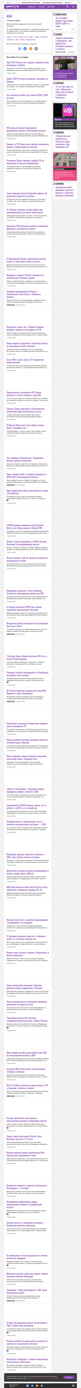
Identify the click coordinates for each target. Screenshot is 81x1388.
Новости (32, 6)
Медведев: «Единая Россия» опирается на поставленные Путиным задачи (25, 276)
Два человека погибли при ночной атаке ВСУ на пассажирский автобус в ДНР (27, 1054)
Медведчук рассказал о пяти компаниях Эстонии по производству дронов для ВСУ (25, 592)
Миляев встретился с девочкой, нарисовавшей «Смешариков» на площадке (27, 921)
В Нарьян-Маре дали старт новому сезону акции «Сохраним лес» (25, 426)
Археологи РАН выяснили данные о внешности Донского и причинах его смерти (27, 227)
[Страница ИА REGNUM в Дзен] (36, 48)
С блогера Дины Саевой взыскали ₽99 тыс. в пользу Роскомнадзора (27, 657)
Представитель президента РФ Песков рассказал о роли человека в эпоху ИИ (24, 394)
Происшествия (30, 40)
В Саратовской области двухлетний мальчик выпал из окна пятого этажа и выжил (26, 260)
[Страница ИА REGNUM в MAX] (19, 48)
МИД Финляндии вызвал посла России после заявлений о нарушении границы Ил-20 (27, 888)
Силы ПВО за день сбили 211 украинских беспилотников (25, 361)
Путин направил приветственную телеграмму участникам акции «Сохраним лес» (26, 757)
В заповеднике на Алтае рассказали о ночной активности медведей (27, 1257)
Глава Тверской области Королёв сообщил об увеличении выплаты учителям (27, 194)
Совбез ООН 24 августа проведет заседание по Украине (27, 80)
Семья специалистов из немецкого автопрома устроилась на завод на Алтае (27, 1003)
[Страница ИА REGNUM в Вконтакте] (25, 48)
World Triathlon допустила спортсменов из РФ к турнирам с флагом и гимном (27, 1086)
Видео (31, 37)
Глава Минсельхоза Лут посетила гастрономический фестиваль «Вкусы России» (27, 1019)
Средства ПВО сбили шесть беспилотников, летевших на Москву (26, 1070)
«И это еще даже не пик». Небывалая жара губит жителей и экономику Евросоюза (64, 92)
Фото (26, 37)
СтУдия (36, 37)
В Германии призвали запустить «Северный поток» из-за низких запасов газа (26, 937)
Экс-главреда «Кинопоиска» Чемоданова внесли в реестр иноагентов (25, 459)
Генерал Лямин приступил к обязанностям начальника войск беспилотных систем (25, 410)
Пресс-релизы (20, 40)
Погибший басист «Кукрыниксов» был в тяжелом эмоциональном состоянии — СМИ (26, 823)
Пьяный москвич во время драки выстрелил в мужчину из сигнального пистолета (27, 1342)
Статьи (41, 6)
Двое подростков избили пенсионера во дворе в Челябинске (27, 492)
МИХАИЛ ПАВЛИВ (61, 52)
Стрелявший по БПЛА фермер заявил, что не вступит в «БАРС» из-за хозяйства (26, 806)
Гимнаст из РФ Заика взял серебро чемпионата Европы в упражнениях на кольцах (28, 145)
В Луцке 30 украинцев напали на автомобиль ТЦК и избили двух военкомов (27, 1324)
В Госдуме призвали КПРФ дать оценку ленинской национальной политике (24, 608)
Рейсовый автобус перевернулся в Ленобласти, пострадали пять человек (28, 674)
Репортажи (43, 37)
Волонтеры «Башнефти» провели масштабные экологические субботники (27, 1360)
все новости (59, 29)
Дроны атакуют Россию (31, 3)
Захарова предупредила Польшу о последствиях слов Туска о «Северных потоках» (24, 294)
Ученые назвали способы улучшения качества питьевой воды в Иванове (27, 741)
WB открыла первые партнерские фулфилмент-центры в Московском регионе (26, 129)
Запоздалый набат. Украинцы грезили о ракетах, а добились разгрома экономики (65, 191)
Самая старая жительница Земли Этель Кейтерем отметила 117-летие (24, 1137)
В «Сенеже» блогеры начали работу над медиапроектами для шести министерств (25, 211)
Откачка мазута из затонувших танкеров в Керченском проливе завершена (25, 1224)
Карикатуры (10, 40)
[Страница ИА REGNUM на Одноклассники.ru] (30, 48)
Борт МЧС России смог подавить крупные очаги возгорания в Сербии (28, 63)
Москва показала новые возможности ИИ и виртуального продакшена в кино (26, 1154)
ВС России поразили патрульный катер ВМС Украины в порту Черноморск (26, 692)
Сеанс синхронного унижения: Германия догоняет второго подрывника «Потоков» (25, 986)
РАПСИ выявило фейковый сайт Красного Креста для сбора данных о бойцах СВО (25, 526)
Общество (58, 119)
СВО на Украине (70, 3)
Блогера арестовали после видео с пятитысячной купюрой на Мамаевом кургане (27, 1119)
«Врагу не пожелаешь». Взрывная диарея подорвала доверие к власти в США (25, 790)
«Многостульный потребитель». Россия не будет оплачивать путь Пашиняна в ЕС (63, 141)
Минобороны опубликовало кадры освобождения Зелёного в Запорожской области (24, 1204)
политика (59, 83)
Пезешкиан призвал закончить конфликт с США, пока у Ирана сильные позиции (25, 855)
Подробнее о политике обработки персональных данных (43, 1378)
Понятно (69, 1377)
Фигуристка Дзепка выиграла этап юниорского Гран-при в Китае (27, 624)
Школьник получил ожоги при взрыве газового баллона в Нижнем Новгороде (27, 1275)
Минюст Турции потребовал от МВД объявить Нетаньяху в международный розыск (27, 543)
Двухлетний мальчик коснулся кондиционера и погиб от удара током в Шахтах (28, 872)
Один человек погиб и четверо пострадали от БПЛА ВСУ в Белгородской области (27, 475)
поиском (22, 24)
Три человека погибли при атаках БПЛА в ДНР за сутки (27, 96)
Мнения (51, 6)
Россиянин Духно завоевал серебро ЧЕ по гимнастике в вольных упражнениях (25, 162)
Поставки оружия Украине (52, 3)
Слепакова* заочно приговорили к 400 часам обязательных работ (27, 1291)
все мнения (71, 52)
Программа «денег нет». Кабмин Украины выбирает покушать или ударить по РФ (25, 328)
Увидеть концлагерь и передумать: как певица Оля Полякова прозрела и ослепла (64, 43)
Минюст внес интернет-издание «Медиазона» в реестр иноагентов (28, 954)
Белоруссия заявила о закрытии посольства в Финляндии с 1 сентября (27, 1186)
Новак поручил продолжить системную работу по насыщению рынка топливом (27, 344)
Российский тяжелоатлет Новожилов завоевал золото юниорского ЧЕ (27, 725)
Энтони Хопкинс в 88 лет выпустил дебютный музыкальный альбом (27, 559)
